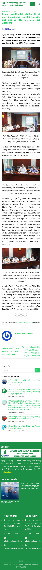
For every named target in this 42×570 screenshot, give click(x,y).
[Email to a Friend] (25, 315)
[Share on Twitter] (21, 315)
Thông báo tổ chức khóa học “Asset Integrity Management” (24, 427)
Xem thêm (8, 472)
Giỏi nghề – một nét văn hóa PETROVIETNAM (24, 381)
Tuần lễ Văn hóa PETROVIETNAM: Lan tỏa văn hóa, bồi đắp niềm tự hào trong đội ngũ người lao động (24, 391)
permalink (7, 325)
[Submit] (37, 370)
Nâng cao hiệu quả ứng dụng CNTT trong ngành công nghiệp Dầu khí (11, 351)
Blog (21, 561)
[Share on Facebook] (17, 315)
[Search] (39, 4)
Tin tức (13, 11)
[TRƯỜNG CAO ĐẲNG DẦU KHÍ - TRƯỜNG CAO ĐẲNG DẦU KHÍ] (14, 3)
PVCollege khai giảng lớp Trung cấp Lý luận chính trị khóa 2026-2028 (24, 418)
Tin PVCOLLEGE (6, 11)
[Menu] (33, 4)
